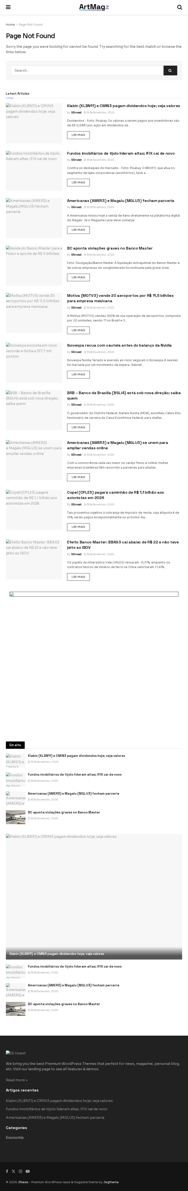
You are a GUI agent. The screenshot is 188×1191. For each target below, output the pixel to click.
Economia (15, 1137)
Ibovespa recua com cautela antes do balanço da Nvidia (119, 345)
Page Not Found (31, 24)
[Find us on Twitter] (13, 1171)
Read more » (17, 1080)
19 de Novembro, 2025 (100, 112)
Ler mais (81, 135)
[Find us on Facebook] (7, 1171)
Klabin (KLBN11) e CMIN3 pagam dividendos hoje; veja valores (123, 105)
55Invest (76, 112)
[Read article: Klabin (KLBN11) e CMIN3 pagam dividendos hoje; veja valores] (34, 123)
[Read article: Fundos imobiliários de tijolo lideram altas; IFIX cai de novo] (34, 171)
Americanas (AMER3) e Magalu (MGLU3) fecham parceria (120, 200)
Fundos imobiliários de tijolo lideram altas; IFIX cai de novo (121, 153)
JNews (23, 1182)
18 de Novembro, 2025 (100, 159)
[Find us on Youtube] (28, 1171)
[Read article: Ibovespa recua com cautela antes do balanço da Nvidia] (34, 363)
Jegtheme (111, 1182)
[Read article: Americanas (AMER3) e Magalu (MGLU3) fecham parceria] (34, 218)
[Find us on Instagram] (20, 1171)
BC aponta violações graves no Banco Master (110, 248)
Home (10, 24)
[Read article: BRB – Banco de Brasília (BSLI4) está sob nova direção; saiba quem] (34, 410)
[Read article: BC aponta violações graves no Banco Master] (34, 266)
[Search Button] (179, 7)
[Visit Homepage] (94, 7)
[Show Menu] (8, 7)
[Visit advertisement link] (94, 662)
